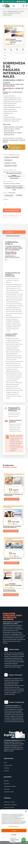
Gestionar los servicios (14, 826)
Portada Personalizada (10, 169)
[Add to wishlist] (5, 26)
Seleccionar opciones (11, 499)
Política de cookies (9, 802)
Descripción (9, 232)
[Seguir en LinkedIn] (19, 1)
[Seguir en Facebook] (17, 1)
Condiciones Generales (10, 804)
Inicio (4, 11)
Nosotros (6, 770)
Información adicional (13, 235)
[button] (26, 811)
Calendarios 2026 (9, 791)
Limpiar (6, 199)
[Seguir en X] (23, 1)
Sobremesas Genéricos (13, 11)
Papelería (6, 783)
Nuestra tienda (8, 765)
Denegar (14, 834)
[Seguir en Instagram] (25, 1)
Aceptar (14, 830)
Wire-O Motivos (13, 217)
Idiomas (5, 192)
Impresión (6, 154)
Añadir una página (8, 181)
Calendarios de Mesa (10, 786)
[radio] (11, 157)
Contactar (6, 768)
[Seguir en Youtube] (21, 1)
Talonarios (7, 789)
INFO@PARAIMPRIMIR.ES (16, 447)
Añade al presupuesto (12, 210)
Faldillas (6, 780)
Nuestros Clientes (9, 807)
